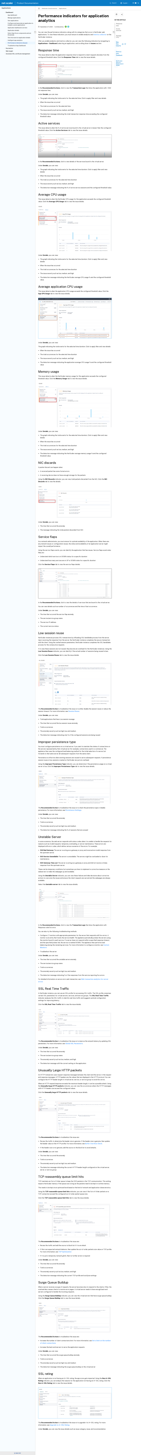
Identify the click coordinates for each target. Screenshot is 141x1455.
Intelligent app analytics (15, 40)
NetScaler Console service (49, 8)
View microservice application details (19, 37)
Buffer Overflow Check (93, 1144)
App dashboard (12, 15)
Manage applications (14, 18)
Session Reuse (73, 711)
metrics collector (100, 35)
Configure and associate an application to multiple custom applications (20, 24)
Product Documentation (27, 3)
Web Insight (9, 51)
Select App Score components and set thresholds (19, 34)
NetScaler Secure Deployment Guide (119, 63)
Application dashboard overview (17, 27)
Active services (118, 29)
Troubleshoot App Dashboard (17, 45)
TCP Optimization (65, 1252)
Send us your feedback (119, 53)
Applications (62, 8)
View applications (13, 20)
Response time (119, 24)
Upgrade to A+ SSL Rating (59, 1425)
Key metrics (9, 48)
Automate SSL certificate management (18, 54)
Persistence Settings (73, 810)
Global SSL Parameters (74, 1043)
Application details (13, 30)
